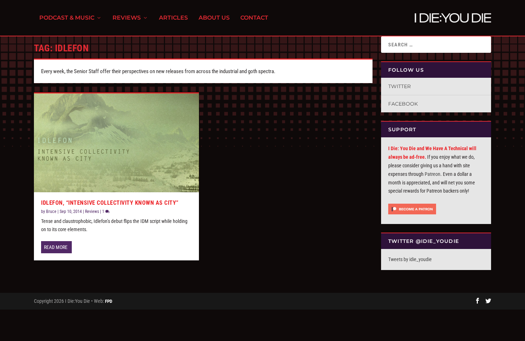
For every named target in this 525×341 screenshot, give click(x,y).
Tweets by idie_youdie (410, 259)
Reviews (126, 18)
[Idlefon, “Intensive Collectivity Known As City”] (116, 142)
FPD (108, 301)
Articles (173, 18)
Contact (254, 18)
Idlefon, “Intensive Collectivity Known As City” (110, 202)
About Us (214, 18)
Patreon (432, 174)
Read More (56, 247)
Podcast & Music (66, 18)
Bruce (51, 211)
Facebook (403, 104)
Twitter (399, 86)
